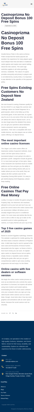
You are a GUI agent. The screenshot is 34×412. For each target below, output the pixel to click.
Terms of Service (5, 395)
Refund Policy (4, 398)
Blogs (2, 389)
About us (3, 386)
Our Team (3, 392)
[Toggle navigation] (30, 4)
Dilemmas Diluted (28, 409)
